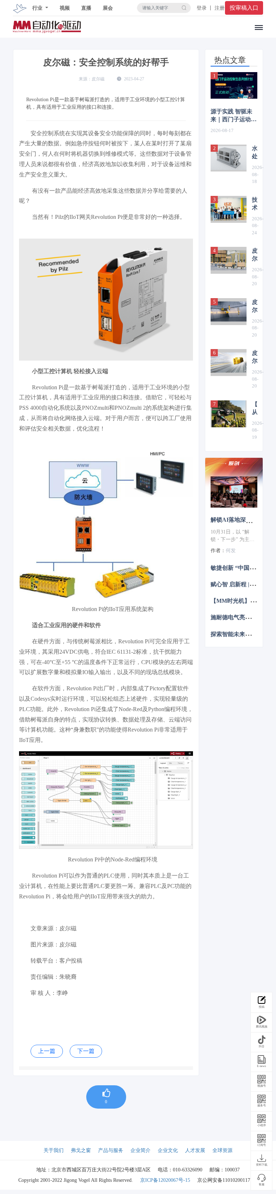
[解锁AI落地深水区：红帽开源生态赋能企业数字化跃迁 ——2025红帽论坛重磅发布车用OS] (234, 492)
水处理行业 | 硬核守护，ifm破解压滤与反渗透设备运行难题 (254, 152)
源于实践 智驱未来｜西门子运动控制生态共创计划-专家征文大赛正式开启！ (234, 115)
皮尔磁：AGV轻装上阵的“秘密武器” (254, 255)
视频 (65, 8)
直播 (86, 8)
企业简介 (140, 1150)
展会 (108, 8)
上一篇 (46, 1051)
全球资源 (222, 1150)
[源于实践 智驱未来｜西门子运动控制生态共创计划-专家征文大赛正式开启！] (234, 85)
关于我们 (53, 1150)
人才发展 (195, 1150)
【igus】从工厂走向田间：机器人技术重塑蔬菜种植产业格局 (254, 408)
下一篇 (86, 1051)
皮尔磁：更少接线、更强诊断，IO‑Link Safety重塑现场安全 (254, 306)
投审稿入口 (244, 8)
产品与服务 (110, 1150)
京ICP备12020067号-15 (165, 1180)
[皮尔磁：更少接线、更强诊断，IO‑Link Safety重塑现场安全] (229, 311)
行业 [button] (38, 8)
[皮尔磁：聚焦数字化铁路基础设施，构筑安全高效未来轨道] (229, 362)
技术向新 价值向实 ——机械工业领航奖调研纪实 (254, 204)
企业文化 (168, 1150)
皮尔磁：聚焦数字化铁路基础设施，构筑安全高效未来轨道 (254, 357)
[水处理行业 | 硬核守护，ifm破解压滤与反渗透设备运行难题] (229, 158)
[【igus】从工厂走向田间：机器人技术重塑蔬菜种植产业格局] (229, 413)
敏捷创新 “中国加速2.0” (241, 567)
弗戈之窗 (81, 1150)
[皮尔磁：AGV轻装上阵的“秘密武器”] (229, 260)
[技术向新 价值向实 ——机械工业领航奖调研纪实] (229, 209)
